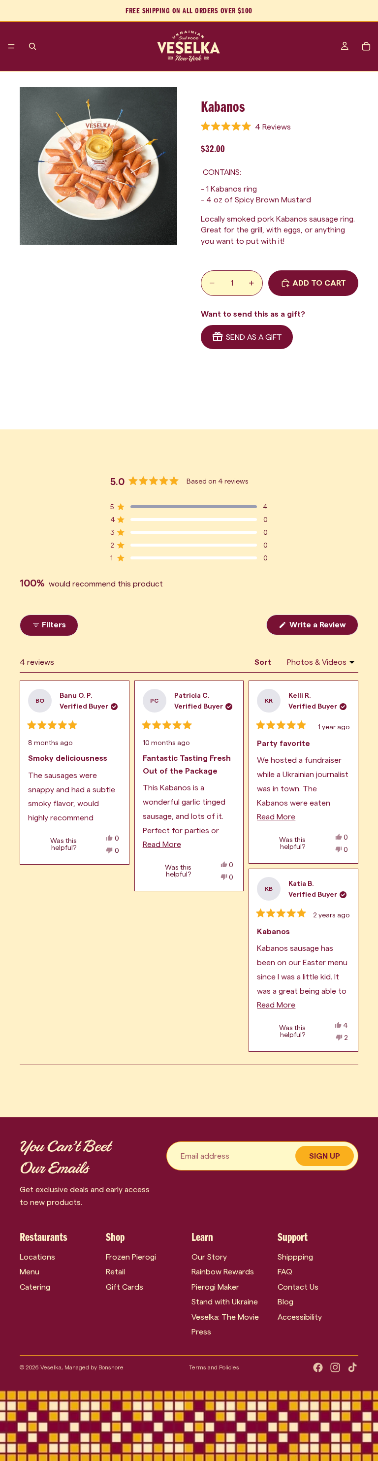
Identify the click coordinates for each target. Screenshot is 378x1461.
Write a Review (322, 627)
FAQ (285, 1271)
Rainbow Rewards (222, 1271)
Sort (263, 662)
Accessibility (300, 1317)
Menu (29, 1271)
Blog (285, 1302)
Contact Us (298, 1287)
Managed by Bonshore (94, 1367)
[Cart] (366, 46)
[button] (246, 126)
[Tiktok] (352, 1367)
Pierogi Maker (215, 1287)
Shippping (295, 1257)
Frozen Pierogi (131, 1257)
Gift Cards (124, 1287)
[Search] (32, 46)
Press (201, 1332)
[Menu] (11, 46)
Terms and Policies (214, 1367)
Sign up (324, 1156)
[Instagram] (335, 1367)
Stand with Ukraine (224, 1302)
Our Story (209, 1257)
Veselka (51, 1367)
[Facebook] (318, 1367)
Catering (35, 1287)
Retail (115, 1271)
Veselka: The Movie (225, 1317)
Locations (37, 1257)
